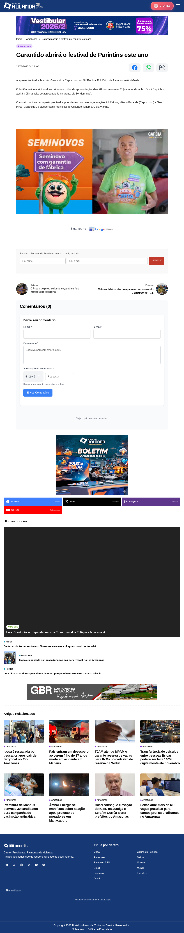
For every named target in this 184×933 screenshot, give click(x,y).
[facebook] (7, 865)
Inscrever (157, 260)
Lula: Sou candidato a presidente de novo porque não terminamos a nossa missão (52, 673)
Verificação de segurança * (38, 368)
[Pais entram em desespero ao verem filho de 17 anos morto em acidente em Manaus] (69, 731)
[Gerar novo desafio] (38, 377)
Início (19, 39)
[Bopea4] (23, 6)
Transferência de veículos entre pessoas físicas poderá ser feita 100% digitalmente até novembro (160, 757)
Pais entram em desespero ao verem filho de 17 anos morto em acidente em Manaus (69, 757)
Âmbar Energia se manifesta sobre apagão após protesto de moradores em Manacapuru (67, 812)
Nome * (27, 326)
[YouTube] (36, 865)
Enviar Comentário (38, 392)
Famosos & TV (102, 862)
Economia (99, 873)
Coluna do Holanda (147, 851)
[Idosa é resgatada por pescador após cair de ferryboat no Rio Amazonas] (10, 657)
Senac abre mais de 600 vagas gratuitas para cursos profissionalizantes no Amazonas (160, 811)
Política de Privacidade (100, 929)
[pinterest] (29, 865)
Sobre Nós (78, 929)
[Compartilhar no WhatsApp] (148, 67)
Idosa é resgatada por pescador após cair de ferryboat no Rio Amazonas (61, 659)
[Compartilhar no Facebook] (135, 67)
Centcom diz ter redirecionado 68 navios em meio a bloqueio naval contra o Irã (50, 646)
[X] (14, 865)
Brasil (97, 867)
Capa (97, 851)
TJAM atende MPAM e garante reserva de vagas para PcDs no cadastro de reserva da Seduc (114, 757)
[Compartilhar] (162, 67)
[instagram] (21, 865)
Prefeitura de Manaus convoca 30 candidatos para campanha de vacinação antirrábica (21, 811)
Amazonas (31, 39)
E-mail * (97, 326)
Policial (140, 857)
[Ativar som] (162, 208)
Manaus (141, 862)
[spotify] (43, 865)
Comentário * (30, 343)
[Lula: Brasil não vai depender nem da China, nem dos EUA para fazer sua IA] (92, 582)
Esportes (141, 873)
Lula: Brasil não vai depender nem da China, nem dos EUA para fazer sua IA (55, 632)
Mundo (140, 867)
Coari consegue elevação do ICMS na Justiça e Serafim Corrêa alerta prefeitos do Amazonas (113, 811)
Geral (97, 878)
